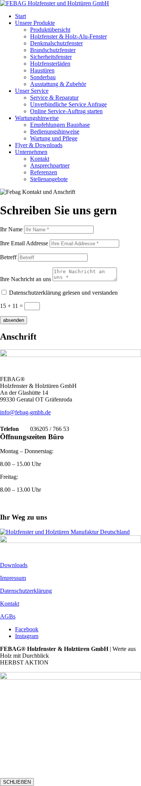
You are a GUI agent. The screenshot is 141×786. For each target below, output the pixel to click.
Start (20, 16)
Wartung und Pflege (53, 138)
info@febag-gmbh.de (25, 412)
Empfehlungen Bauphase (60, 125)
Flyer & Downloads (38, 145)
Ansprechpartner (50, 165)
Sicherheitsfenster (51, 57)
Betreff (8, 257)
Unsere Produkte (35, 23)
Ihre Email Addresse (24, 243)
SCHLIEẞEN (17, 782)
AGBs (7, 616)
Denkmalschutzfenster (56, 43)
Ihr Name (11, 229)
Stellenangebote (49, 179)
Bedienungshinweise (54, 131)
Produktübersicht (50, 29)
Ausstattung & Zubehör (58, 84)
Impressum (13, 578)
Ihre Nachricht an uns (25, 279)
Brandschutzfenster (53, 50)
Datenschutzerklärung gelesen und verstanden (63, 292)
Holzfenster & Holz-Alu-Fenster (68, 36)
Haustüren (42, 70)
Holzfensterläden (50, 63)
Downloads (13, 565)
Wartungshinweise (37, 118)
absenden (13, 320)
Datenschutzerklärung (26, 591)
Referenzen (43, 172)
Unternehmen (31, 152)
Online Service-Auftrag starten (66, 111)
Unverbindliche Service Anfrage (68, 104)
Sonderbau (43, 77)
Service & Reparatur (54, 97)
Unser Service (32, 91)
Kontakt (39, 158)
